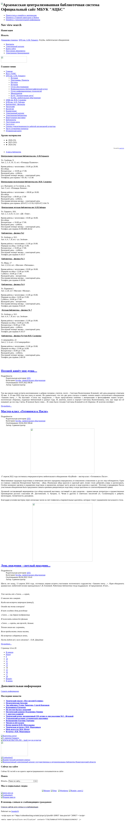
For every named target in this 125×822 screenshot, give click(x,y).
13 (7, 665)
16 (7, 672)
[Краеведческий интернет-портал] (15, 760)
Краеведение (11, 111)
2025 (9, 142)
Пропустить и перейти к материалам (21, 15)
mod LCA (121, 148)
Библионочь (11, 120)
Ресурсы (14, 82)
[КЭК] (48, 762)
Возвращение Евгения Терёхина (20, 721)
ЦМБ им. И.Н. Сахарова (16, 100)
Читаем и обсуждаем (15, 723)
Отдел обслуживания (19, 87)
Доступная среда (13, 122)
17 (7, 674)
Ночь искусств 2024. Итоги (17, 729)
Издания (14, 84)
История (14, 78)
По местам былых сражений (18, 710)
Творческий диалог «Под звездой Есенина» (24, 701)
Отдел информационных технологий (26, 91)
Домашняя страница (9, 40)
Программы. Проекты (20, 80)
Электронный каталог (15, 46)
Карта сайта (11, 49)
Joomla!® (15, 811)
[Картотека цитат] (9, 736)
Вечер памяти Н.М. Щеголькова (20, 725)
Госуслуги (10, 124)
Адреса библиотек (13, 152)
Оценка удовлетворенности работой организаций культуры (31, 126)
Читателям (10, 107)
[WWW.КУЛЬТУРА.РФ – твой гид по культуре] (21, 740)
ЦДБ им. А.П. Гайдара (15, 102)
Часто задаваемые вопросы (17, 129)
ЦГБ (29, 378)
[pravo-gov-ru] (7, 793)
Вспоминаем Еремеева (16, 707)
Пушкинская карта (13, 131)
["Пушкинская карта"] (14, 755)
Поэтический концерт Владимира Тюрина (24, 712)
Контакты (10, 44)
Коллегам (10, 109)
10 (7, 659)
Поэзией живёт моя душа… (19, 370)
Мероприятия (16, 93)
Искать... (4, 781)
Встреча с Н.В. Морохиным (18, 732)
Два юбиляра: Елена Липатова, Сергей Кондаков (27, 705)
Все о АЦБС (11, 73)
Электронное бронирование (17, 53)
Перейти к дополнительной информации (23, 20)
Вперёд (9, 679)
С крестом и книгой (14, 714)
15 (7, 670)
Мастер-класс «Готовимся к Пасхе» (24, 411)
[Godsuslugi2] (7, 757)
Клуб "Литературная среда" (22, 95)
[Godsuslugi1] (7, 795)
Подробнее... (6, 406)
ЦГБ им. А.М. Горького (28, 40)
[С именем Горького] (10, 738)
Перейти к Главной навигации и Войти (22, 18)
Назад (8, 654)
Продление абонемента (15, 51)
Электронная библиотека (16, 115)
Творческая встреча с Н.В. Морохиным (23, 727)
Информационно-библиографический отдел (29, 89)
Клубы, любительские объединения (26, 98)
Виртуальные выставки (16, 118)
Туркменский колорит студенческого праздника (27, 718)
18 (7, 676)
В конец (9, 681)
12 (7, 663)
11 (7, 661)
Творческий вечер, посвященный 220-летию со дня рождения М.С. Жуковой (39, 716)
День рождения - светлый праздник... (25, 565)
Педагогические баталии (16, 703)
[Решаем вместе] (8, 797)
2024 (9, 145)
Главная (9, 71)
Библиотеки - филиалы (15, 104)
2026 (9, 140)
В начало (9, 652)
